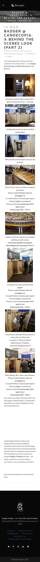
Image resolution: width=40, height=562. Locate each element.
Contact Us (20, 536)
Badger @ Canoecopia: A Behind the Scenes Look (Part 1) (20, 66)
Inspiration (13, 533)
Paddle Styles (26, 531)
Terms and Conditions (20, 539)
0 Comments (30, 53)
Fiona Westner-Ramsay (13, 53)
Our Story (28, 533)
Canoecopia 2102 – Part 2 (20, 209)
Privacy (11, 531)
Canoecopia (24, 51)
